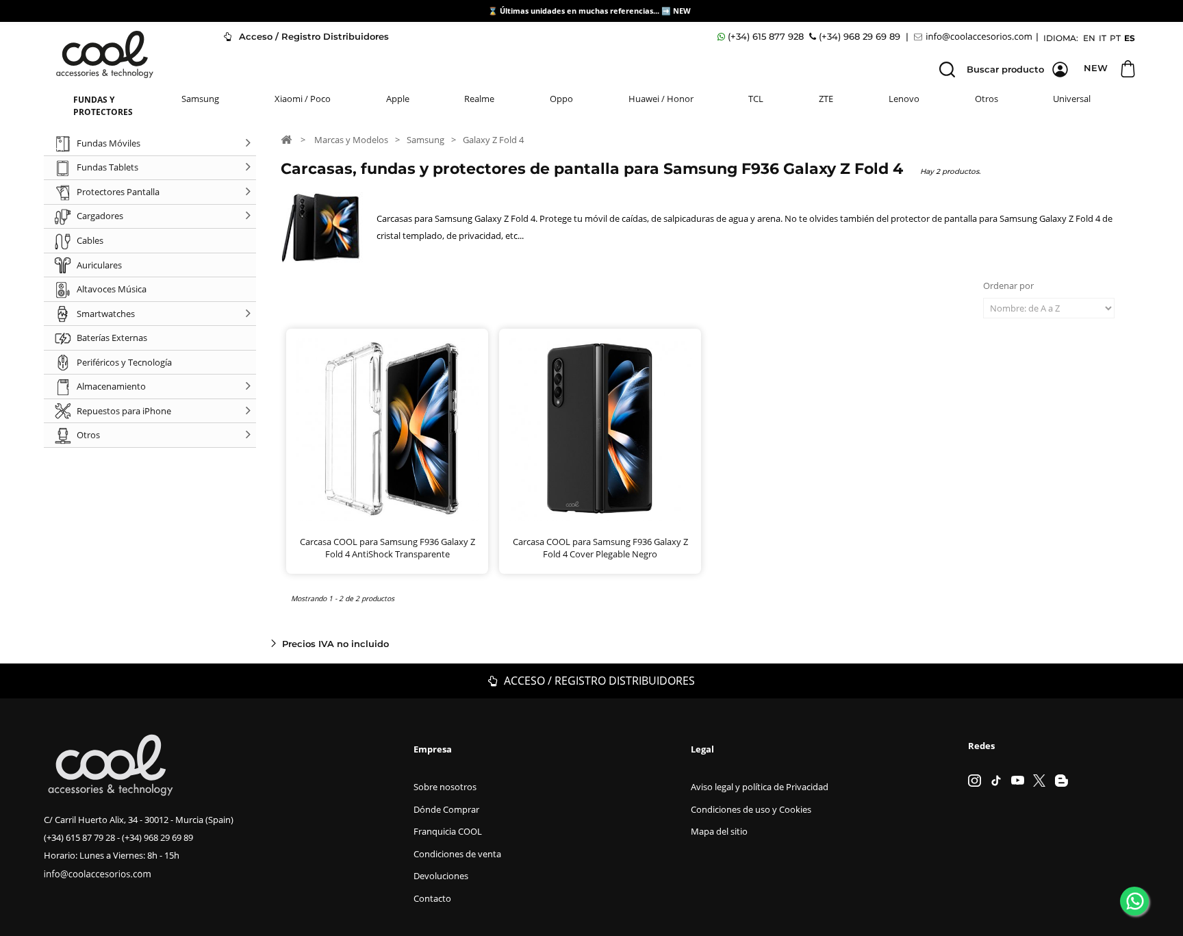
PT (1115, 38)
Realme (479, 98)
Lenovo (904, 98)
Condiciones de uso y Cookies (751, 809)
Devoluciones (441, 876)
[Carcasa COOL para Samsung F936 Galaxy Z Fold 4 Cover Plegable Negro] (600, 429)
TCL (755, 98)
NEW (683, 10)
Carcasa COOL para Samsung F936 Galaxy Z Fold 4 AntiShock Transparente (387, 547)
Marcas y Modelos (351, 140)
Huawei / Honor (661, 98)
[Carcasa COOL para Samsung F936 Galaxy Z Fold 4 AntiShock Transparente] (387, 429)
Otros (986, 98)
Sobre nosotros (445, 787)
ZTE (826, 98)
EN (1089, 38)
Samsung (200, 98)
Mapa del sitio (719, 831)
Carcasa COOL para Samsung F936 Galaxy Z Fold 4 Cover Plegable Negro (600, 547)
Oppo (561, 98)
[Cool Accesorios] (105, 54)
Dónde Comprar (446, 809)
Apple (397, 98)
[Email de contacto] (975, 36)
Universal (1072, 98)
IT (1102, 38)
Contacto (432, 898)
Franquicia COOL (448, 831)
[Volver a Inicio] (286, 139)
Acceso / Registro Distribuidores (312, 36)
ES (1129, 38)
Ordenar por (1008, 285)
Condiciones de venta (457, 854)
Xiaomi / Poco (303, 98)
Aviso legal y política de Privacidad (759, 787)
